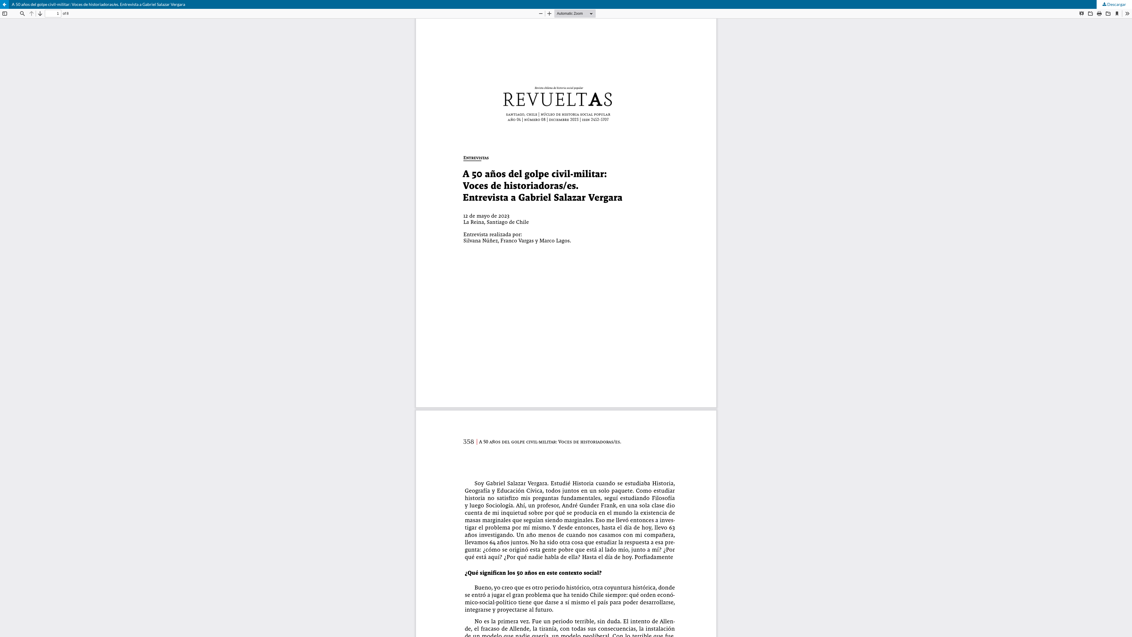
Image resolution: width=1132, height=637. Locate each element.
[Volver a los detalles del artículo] (4, 4)
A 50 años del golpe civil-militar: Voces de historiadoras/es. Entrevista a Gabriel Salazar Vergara (98, 4)
